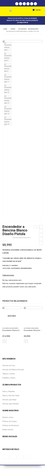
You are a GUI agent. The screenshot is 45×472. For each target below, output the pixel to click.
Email (41, 243)
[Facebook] (16, 3)
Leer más (4, 341)
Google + (41, 239)
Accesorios (15, 268)
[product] (33, 316)
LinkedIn (41, 235)
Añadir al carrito (26, 341)
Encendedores (26, 268)
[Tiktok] (31, 3)
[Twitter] (28, 3)
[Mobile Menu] (7, 11)
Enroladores (35, 328)
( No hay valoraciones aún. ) (21, 237)
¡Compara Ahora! (22, 22)
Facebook (41, 227)
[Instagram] (20, 3)
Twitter (41, 231)
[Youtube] (35, 3)
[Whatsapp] (24, 3)
